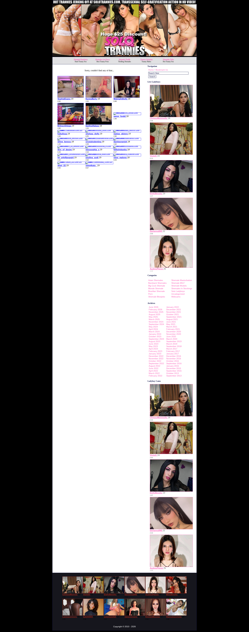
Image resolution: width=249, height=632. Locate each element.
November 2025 (156, 312)
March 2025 (154, 319)
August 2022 (154, 366)
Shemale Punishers (81, 59)
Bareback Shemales (157, 283)
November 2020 (173, 334)
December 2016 (173, 356)
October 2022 (155, 361)
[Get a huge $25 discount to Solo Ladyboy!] (124, 56)
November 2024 (156, 322)
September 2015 (174, 371)
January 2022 (172, 307)
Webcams (175, 297)
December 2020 (173, 331)
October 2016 (172, 361)
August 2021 (172, 319)
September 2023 (156, 339)
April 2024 (153, 329)
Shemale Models (179, 286)
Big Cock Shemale (156, 286)
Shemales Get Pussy (102, 59)
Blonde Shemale (155, 288)
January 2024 (155, 334)
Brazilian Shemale (156, 291)
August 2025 (154, 314)
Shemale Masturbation (181, 280)
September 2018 (174, 346)
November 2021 (173, 312)
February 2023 (155, 351)
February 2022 (155, 376)
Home (151, 70)
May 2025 (153, 317)
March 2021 (171, 327)
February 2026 (155, 309)
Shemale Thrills (124, 59)
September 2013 (174, 376)
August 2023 (154, 341)
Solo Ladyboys (178, 291)
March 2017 (171, 349)
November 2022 (156, 358)
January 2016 (172, 366)
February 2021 (173, 329)
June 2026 (153, 307)
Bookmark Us (162, 70)
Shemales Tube (168, 59)
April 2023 (153, 349)
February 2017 (173, 351)
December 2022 (156, 356)
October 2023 (155, 336)
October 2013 (172, 373)
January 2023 (155, 353)
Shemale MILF (178, 283)
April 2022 (153, 371)
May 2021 (170, 324)
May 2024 (153, 327)
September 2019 (174, 341)
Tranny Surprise (146, 59)
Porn (150, 294)
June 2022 (153, 368)
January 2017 (172, 353)
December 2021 (173, 309)
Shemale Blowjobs (156, 297)
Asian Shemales (155, 280)
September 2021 (174, 317)
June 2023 (153, 344)
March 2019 (171, 344)
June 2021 (171, 322)
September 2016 (174, 363)
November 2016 (173, 358)
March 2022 (154, 373)
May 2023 (153, 346)
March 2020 (171, 339)
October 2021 (172, 314)
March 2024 (154, 331)
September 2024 (156, 324)
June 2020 (171, 336)
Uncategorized (178, 294)
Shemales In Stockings (181, 288)
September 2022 (156, 363)
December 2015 (173, 368)
